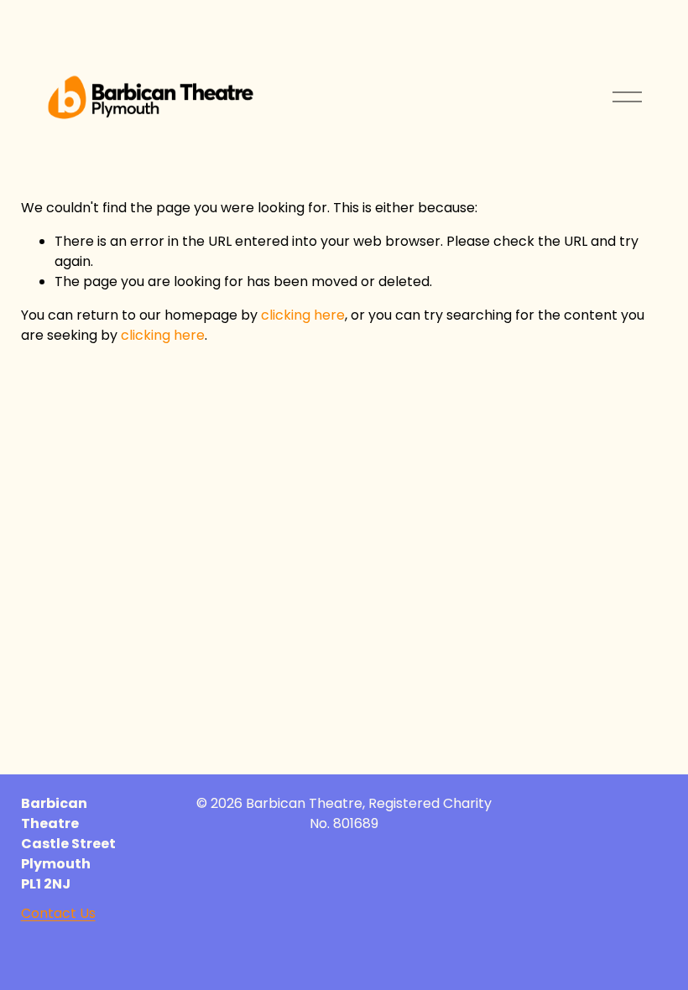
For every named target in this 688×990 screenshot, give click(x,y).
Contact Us (58, 913)
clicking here (303, 315)
